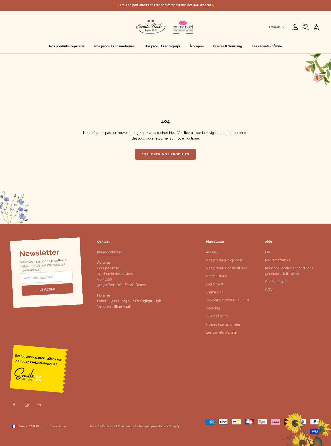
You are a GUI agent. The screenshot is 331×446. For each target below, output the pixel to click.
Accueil (212, 252)
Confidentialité (276, 282)
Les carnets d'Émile (267, 46)
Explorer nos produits (165, 154)
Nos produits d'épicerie (67, 46)
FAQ (268, 252)
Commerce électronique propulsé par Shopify (148, 426)
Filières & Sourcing (227, 46)
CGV (269, 290)
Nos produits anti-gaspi (162, 46)
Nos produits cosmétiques (114, 46)
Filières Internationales (223, 324)
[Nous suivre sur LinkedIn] (39, 404)
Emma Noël (215, 292)
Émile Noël (214, 284)
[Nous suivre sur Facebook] (14, 404)
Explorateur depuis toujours (227, 300)
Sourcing (213, 308)
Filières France (217, 316)
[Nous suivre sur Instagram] (26, 404)
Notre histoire (216, 276)
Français (274, 27)
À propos (197, 46)
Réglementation (277, 260)
